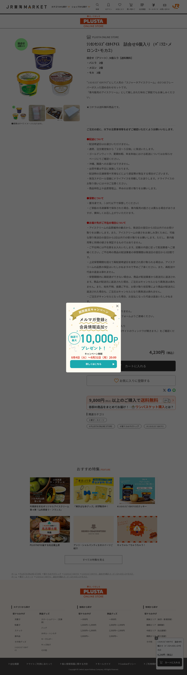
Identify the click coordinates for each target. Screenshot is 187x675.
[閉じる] (117, 306)
